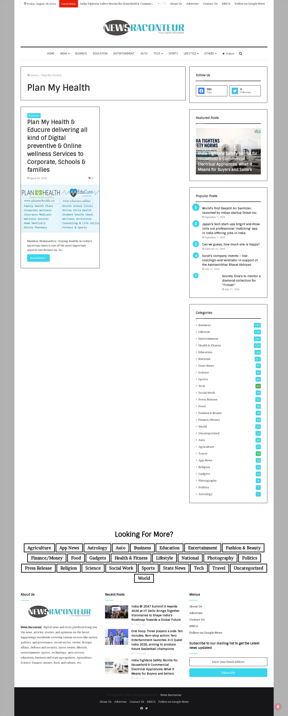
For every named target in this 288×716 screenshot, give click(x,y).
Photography (207, 480)
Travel (202, 453)
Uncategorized (208, 433)
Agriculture (206, 446)
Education (100, 53)
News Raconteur (31, 627)
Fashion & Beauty (210, 413)
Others (209, 53)
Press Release (208, 399)
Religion (204, 467)
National (204, 359)
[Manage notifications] (278, 706)
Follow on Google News (250, 3)
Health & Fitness (209, 345)
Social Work (206, 392)
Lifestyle (190, 53)
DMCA (226, 3)
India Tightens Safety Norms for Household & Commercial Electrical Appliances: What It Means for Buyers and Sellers (227, 161)
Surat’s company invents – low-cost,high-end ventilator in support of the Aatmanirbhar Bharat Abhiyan (230, 260)
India (63, 53)
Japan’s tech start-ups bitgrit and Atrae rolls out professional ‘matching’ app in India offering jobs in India (231, 228)
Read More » (38, 258)
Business (81, 53)
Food (202, 406)
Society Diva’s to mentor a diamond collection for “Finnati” (241, 280)
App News (205, 460)
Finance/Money (209, 419)
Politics (203, 487)
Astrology (205, 494)
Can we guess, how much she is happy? (231, 244)
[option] (228, 151)
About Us (176, 3)
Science (203, 372)
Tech (156, 53)
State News (206, 365)
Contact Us (210, 3)
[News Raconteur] (144, 27)
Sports (173, 53)
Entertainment (124, 53)
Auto (144, 53)
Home (50, 53)
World (202, 426)
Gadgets (204, 473)
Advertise (192, 3)
